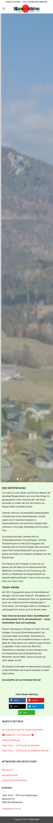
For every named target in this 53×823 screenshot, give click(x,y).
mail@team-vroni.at (11, 808)
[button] (3, 8)
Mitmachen (7, 770)
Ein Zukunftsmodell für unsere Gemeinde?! (22, 729)
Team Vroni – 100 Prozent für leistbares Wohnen (25, 750)
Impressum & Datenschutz (14, 780)
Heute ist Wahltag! (11, 740)
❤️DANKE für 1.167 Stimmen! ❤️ (18, 735)
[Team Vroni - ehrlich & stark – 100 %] (26, 8)
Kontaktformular (10, 775)
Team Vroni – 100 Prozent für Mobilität (21, 745)
